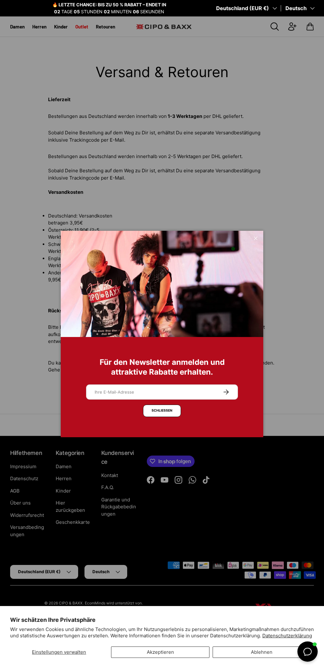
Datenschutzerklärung (287, 636)
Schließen (162, 410)
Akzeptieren (160, 652)
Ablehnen (261, 652)
